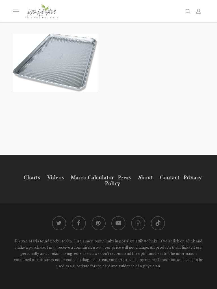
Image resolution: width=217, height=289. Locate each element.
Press (124, 177)
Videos (55, 177)
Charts (32, 177)
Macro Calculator (92, 177)
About (145, 177)
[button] (16, 11)
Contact (169, 177)
